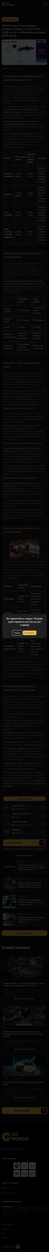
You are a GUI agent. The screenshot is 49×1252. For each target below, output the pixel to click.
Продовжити (30, 633)
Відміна (17, 633)
